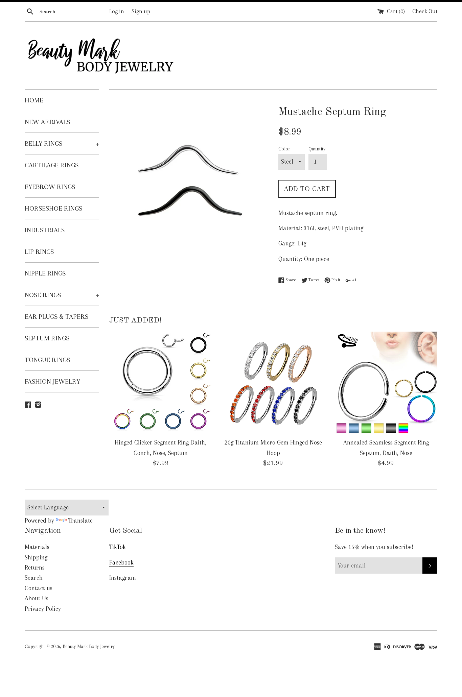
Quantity (316, 148)
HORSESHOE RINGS (53, 208)
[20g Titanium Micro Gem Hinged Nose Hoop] (273, 383)
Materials (37, 547)
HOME (34, 100)
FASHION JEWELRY (52, 381)
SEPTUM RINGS (47, 338)
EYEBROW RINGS (50, 187)
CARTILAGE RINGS (51, 165)
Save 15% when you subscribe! (374, 547)
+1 (353, 279)
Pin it (335, 279)
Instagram (122, 577)
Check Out (424, 11)
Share (290, 279)
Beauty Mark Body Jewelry (89, 646)
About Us (36, 598)
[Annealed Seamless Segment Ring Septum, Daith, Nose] (386, 383)
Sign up (141, 11)
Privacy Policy (43, 608)
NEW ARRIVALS (47, 122)
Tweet (313, 279)
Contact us (38, 588)
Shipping (36, 557)
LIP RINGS (39, 252)
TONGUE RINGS (47, 360)
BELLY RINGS (62, 143)
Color (284, 148)
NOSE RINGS (62, 295)
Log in (116, 11)
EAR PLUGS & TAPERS (56, 316)
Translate (80, 520)
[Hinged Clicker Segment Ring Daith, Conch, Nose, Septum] (160, 383)
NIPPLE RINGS (45, 273)
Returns (35, 567)
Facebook (121, 562)
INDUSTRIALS (45, 230)
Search (34, 577)
